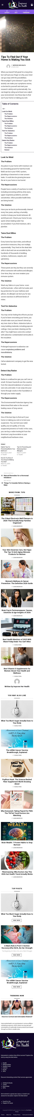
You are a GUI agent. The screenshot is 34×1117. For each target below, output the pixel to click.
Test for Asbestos (8, 131)
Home (2, 1114)
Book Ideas (6, 1086)
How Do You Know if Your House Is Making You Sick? (7, 459)
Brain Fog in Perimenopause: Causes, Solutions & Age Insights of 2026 (17, 611)
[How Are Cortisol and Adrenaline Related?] (17, 1007)
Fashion (5, 1068)
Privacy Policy (16, 1114)
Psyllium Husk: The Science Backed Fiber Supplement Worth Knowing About (17, 781)
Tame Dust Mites (8, 121)
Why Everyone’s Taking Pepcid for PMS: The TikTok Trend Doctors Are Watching (17, 813)
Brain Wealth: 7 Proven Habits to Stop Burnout (17, 843)
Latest (7, 12)
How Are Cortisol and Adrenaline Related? (17, 1017)
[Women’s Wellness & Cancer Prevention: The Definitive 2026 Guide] (17, 569)
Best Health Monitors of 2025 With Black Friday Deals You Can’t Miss (17, 640)
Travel (5, 1084)
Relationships (7, 1064)
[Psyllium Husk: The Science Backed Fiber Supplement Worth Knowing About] (17, 768)
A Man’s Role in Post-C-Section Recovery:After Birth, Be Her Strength (17, 947)
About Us (9, 1114)
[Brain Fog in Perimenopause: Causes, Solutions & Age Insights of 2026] (17, 598)
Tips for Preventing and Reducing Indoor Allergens (24, 449)
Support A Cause (8, 1103)
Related (6, 150)
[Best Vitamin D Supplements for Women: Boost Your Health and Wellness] (17, 656)
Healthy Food (7, 1066)
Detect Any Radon (8, 140)
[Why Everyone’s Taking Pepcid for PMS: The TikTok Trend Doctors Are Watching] (17, 799)
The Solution (8, 118)
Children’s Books (7, 1083)
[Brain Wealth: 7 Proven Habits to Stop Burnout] (17, 831)
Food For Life (6, 1101)
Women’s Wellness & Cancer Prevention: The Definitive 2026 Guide (17, 582)
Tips (23, 492)
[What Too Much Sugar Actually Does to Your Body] (17, 709)
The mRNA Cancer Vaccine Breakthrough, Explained (17, 751)
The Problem (8, 114)
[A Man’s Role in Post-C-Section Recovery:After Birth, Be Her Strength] (17, 934)
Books (5, 1069)
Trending (26, 12)
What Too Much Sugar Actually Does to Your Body (17, 722)
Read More (16, 920)
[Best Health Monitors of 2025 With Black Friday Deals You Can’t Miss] (17, 627)
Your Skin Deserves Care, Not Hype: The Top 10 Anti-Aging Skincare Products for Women (17, 552)
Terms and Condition (27, 1114)
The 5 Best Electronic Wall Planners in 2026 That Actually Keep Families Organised (17, 520)
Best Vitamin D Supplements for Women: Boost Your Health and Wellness (17, 671)
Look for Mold (7, 111)
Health (5, 1063)
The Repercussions (10, 116)
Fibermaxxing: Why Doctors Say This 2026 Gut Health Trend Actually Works (17, 873)
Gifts (4, 1071)
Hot (16, 12)
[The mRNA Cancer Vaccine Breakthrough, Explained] (17, 739)
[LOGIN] (32, 5)
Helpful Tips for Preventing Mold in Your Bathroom (8, 449)
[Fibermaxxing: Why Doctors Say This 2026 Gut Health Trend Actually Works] (17, 860)
